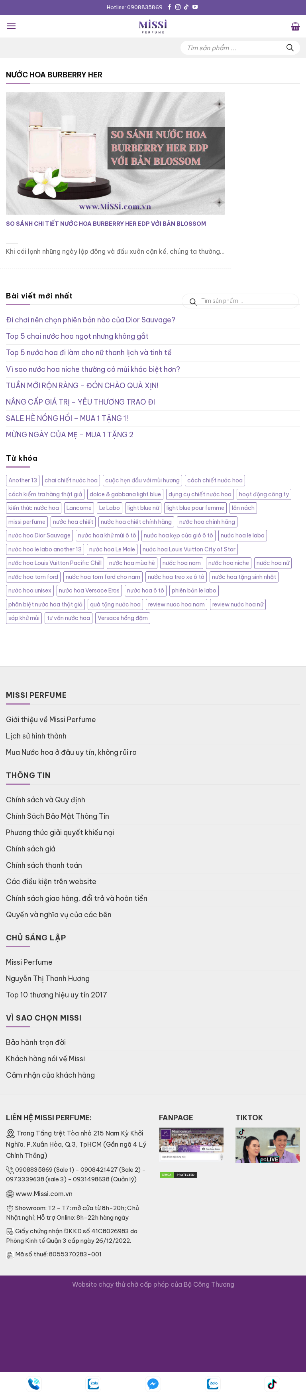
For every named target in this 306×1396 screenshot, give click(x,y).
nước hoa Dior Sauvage (39, 535)
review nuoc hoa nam (176, 604)
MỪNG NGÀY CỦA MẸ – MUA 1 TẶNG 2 (69, 434)
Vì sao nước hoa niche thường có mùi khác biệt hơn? (93, 369)
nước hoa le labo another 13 (45, 549)
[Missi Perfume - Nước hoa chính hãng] (153, 26)
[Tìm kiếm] (290, 48)
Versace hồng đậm (123, 618)
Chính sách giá (30, 848)
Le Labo (109, 507)
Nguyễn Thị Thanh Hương (48, 978)
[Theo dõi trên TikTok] (186, 7)
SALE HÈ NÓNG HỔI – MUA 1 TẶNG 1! (67, 418)
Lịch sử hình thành (36, 735)
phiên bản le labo (194, 590)
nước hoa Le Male (112, 549)
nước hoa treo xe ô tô (176, 577)
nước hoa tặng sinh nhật (244, 577)
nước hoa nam (182, 563)
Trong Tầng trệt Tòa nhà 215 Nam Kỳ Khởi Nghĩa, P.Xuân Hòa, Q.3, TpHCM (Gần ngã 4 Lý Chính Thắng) (76, 1144)
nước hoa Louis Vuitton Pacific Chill (55, 563)
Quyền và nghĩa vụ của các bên (59, 914)
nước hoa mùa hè (132, 563)
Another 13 (22, 480)
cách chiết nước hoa (215, 480)
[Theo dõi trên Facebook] (169, 7)
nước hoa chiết (73, 521)
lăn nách (243, 507)
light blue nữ (143, 507)
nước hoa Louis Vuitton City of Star (189, 549)
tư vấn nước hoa (68, 618)
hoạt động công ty (264, 494)
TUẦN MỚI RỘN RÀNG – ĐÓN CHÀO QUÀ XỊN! (82, 385)
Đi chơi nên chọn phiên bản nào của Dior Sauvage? (90, 319)
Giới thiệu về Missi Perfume (51, 719)
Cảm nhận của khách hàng (50, 1075)
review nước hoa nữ (237, 604)
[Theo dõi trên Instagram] (177, 7)
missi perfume (26, 521)
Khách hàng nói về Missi (45, 1058)
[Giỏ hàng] (295, 26)
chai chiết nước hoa (71, 480)
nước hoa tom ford (33, 577)
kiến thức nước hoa (33, 507)
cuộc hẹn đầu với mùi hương (142, 480)
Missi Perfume (29, 962)
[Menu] (11, 26)
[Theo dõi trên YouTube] (195, 7)
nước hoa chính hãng (207, 521)
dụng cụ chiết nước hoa (200, 494)
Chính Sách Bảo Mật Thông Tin (57, 816)
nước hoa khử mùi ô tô (107, 535)
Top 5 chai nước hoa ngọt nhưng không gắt (77, 336)
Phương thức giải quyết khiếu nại (60, 832)
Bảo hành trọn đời (36, 1042)
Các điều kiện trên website (51, 881)
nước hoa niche (228, 563)
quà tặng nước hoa (115, 604)
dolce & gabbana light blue (125, 494)
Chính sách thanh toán (44, 865)
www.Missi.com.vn (44, 1194)
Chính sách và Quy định (45, 799)
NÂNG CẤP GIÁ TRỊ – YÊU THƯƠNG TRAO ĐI (80, 402)
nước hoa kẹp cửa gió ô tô (178, 535)
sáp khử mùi (23, 618)
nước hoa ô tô (145, 590)
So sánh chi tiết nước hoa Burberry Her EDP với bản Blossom (106, 223)
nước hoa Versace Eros (89, 590)
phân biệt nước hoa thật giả (45, 604)
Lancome (79, 507)
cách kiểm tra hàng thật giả (45, 494)
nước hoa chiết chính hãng (136, 521)
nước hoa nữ (273, 563)
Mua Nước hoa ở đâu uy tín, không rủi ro (71, 752)
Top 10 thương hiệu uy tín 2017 (56, 994)
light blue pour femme (195, 507)
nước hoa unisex (29, 590)
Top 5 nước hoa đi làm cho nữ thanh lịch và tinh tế (89, 352)
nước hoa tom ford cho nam (103, 577)
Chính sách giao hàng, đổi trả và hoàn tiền (76, 898)
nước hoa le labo (243, 535)
